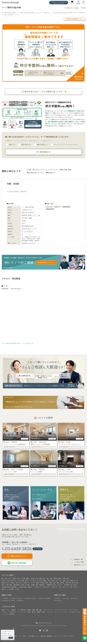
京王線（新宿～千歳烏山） (26, 587)
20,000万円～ (20, 600)
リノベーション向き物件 (8, 614)
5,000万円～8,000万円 (30, 598)
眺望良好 (13, 610)
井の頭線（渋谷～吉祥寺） (71, 585)
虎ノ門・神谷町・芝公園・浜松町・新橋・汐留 (43, 582)
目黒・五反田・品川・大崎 (54, 580)
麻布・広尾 (66, 578)
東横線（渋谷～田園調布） (38, 585)
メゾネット (4, 612)
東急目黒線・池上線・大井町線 (22, 585)
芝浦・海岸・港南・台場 (71, 582)
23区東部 (11, 589)
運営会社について (79, 565)
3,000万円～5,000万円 (16, 598)
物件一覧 (43, 636)
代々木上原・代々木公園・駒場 (38, 580)
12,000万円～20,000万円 (8, 600)
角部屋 (38, 612)
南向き (44, 612)
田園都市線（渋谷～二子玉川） (55, 585)
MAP (42, 172)
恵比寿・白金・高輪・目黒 (38, 578)
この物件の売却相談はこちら (73, 19)
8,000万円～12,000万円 (44, 598)
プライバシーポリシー (68, 636)
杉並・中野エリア (74, 587)
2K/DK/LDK (65, 598)
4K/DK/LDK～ (58, 600)
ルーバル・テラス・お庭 (24, 612)
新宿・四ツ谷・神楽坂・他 (23, 582)
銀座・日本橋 (60, 582)
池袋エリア (4, 589)
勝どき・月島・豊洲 (7, 585)
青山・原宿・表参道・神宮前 (54, 578)
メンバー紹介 (22, 636)
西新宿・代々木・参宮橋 (8, 582)
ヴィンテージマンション (61, 610)
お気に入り (72, 3)
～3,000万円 (5, 598)
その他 (17, 589)
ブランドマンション (48, 610)
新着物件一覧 (78, 559)
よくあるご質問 (79, 562)
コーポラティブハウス (74, 612)
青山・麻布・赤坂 (6, 578)
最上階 (33, 612)
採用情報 (49, 636)
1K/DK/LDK (57, 598)
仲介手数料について (34, 636)
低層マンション (6, 610)
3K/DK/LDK (74, 598)
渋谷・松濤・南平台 (23, 580)
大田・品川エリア (63, 587)
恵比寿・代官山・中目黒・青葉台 (21, 578)
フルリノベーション (52, 612)
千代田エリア (38, 587)
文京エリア (54, 587)
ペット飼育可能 (22, 610)
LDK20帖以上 (12, 612)
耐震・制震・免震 (36, 610)
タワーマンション (74, 610)
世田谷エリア (46, 587)
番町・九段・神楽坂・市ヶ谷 (70, 580)
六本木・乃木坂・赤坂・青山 (9, 580)
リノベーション (63, 612)
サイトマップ (57, 636)
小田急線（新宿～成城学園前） (10, 587)
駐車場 (29, 610)
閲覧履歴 (78, 3)
